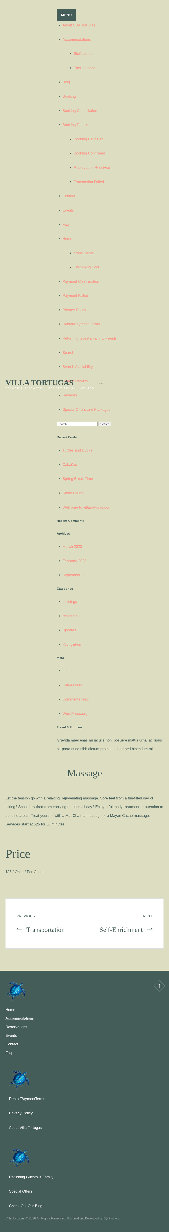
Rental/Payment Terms (81, 324)
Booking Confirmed (89, 153)
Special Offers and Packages (86, 409)
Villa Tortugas (39, 382)
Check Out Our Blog (25, 1206)
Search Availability (77, 367)
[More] (99, 383)
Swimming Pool (86, 267)
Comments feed (75, 699)
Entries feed (72, 685)
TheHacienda (84, 68)
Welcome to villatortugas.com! (87, 507)
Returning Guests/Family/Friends (89, 338)
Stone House (73, 493)
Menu (66, 15)
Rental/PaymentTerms (27, 1099)
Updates (69, 630)
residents (70, 616)
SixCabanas (84, 54)
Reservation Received (92, 167)
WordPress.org (74, 714)
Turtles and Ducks (77, 450)
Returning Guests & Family (31, 1177)
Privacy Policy (74, 310)
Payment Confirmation (80, 281)
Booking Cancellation (79, 111)
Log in (67, 671)
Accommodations (76, 39)
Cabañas (69, 465)
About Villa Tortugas (78, 25)
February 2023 (74, 561)
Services (69, 395)
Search (68, 353)
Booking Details (75, 125)
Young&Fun (71, 644)
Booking (69, 96)
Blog (66, 82)
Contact (68, 196)
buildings (69, 602)
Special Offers (21, 1191)
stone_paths (84, 253)
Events (68, 210)
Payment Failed (75, 296)
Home (67, 239)
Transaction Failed (89, 182)
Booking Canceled (88, 139)
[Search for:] (78, 424)
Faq (65, 224)
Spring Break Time (77, 479)
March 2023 (72, 546)
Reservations (16, 1027)
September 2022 (75, 575)
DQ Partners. (111, 1218)
